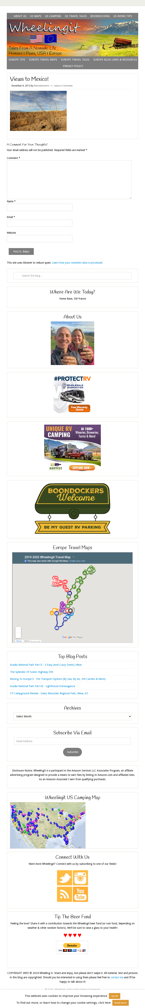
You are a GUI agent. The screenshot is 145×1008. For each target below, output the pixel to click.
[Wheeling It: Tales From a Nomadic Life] (72, 24)
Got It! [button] (114, 996)
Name (11, 201)
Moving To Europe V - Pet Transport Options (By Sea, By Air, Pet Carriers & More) (58, 678)
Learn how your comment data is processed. (77, 262)
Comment (13, 158)
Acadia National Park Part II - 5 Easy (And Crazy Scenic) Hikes (46, 664)
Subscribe (72, 751)
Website (11, 232)
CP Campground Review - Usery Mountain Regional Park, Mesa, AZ (49, 693)
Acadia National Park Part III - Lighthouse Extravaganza (42, 686)
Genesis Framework (89, 989)
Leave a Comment (63, 85)
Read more (120, 1002)
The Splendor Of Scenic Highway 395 (31, 671)
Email (11, 217)
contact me (117, 977)
